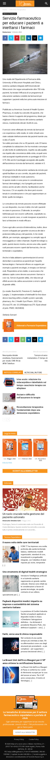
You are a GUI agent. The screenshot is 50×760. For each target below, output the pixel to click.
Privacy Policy (19, 739)
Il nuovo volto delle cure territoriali (21, 542)
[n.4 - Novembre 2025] (40, 448)
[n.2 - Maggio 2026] (9, 325)
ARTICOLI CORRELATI (12, 373)
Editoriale (8, 483)
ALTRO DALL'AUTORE (33, 373)
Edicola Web (7, 463)
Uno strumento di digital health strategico (25, 571)
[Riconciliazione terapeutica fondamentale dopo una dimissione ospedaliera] (9, 410)
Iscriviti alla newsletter (25, 471)
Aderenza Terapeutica (17, 10)
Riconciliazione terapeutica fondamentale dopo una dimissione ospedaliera (30, 410)
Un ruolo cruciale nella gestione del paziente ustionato (23, 515)
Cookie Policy (34, 739)
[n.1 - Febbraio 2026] (25, 448)
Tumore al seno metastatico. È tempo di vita (37, 358)
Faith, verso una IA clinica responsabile (22, 634)
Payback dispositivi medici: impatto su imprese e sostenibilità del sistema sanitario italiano (22, 604)
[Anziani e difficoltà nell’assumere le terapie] (9, 397)
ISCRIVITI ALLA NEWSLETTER (25, 732)
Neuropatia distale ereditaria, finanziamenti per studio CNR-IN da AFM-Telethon (13, 359)
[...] (4, 565)
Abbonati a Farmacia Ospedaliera (31, 325)
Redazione (7, 32)
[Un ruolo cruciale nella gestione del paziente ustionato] (25, 499)
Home (5, 10)
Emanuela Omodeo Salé (12, 521)
